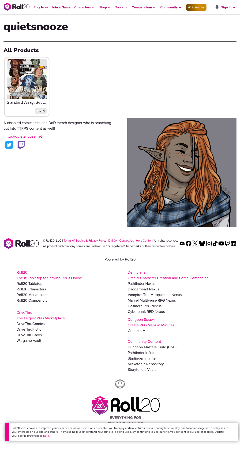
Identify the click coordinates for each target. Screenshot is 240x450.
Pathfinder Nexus (141, 283)
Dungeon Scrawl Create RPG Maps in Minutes (151, 322)
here (46, 436)
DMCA (112, 240)
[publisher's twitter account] (9, 145)
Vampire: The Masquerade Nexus (155, 294)
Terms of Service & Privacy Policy (85, 240)
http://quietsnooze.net (23, 136)
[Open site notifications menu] (216, 7)
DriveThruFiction (30, 329)
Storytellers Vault (142, 369)
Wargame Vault (29, 340)
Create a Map (139, 330)
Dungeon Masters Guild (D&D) (152, 347)
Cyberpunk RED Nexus (146, 311)
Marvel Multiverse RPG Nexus (152, 300)
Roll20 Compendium (34, 300)
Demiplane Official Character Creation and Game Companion (168, 275)
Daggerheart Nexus (143, 289)
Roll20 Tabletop (29, 283)
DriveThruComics (31, 323)
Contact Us (126, 240)
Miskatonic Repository (146, 364)
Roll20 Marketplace (33, 294)
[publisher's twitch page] (21, 145)
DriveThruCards (29, 335)
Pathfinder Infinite (142, 352)
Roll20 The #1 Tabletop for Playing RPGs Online (49, 275)
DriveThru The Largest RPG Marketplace (41, 315)
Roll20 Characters (31, 289)
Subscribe (198, 7)
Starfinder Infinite (142, 358)
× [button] (235, 428)
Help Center (144, 240)
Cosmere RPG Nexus (144, 306)
